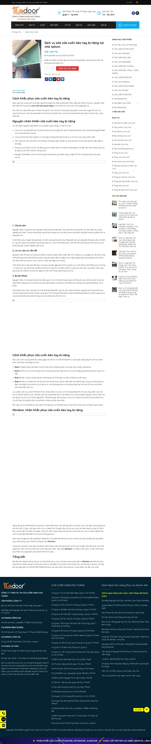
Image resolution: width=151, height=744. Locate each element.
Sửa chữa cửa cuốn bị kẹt (124, 161)
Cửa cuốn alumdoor (122, 53)
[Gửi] (137, 2)
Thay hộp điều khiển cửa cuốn (126, 181)
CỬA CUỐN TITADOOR (122, 94)
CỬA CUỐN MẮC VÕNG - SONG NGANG (125, 71)
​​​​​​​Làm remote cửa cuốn (123, 140)
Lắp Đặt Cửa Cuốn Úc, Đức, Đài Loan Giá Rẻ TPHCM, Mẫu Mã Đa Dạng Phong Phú (128, 254)
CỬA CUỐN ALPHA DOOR (124, 49)
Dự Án (42, 25)
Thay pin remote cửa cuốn (124, 177)
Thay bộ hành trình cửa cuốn (125, 190)
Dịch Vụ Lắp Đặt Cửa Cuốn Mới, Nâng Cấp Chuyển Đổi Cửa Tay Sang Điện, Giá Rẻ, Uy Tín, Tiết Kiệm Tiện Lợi (127, 242)
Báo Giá (79, 25)
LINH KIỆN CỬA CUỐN (122, 103)
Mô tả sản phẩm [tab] (18, 92)
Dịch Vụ (32, 25)
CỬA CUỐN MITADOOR (123, 77)
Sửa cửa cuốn (31, 32)
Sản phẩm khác (120, 107)
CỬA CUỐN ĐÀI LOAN (122, 57)
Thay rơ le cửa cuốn (122, 157)
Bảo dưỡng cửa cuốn (122, 136)
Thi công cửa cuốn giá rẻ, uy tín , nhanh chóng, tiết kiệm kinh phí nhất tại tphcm (128, 204)
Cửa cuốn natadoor (122, 82)
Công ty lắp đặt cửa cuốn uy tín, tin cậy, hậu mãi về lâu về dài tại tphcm (128, 216)
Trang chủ (16, 32)
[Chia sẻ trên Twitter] (50, 79)
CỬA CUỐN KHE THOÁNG (124, 66)
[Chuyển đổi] (138, 103)
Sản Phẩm (54, 25)
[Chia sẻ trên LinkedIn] (62, 79)
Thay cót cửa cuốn (121, 173)
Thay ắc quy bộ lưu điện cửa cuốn (124, 167)
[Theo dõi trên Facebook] (133, 13)
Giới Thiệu (91, 25)
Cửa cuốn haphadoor (122, 62)
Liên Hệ (103, 25)
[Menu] (146, 709)
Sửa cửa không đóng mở (124, 149)
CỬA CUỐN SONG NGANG (124, 86)
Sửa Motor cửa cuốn (122, 131)
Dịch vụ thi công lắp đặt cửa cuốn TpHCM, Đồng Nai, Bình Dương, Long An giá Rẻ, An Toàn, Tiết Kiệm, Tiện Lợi (128, 292)
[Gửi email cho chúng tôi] (137, 13)
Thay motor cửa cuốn (122, 127)
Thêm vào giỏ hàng (67, 68)
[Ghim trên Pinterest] (58, 79)
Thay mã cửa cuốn (121, 185)
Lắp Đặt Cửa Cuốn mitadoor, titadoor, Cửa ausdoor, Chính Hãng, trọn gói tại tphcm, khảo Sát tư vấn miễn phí (128, 228)
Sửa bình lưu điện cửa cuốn (124, 123)
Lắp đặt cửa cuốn (121, 144)
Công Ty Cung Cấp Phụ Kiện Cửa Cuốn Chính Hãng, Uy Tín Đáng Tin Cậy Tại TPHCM (128, 280)
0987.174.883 (129, 25)
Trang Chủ (19, 25)
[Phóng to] (15, 75)
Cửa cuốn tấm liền (121, 90)
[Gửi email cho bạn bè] (54, 79)
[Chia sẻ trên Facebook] (46, 79)
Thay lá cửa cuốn (121, 153)
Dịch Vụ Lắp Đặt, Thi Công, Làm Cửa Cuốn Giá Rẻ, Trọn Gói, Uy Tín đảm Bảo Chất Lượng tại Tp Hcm (128, 267)
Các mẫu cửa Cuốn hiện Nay (125, 45)
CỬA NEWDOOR (120, 99)
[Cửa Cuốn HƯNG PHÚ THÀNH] (33, 13)
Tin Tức (68, 25)
